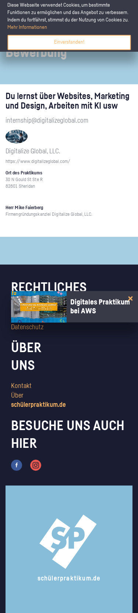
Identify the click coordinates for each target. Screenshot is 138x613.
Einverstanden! (69, 42)
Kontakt (21, 386)
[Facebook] (16, 465)
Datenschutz (27, 327)
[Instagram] (35, 465)
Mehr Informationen (27, 27)
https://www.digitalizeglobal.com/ (38, 161)
